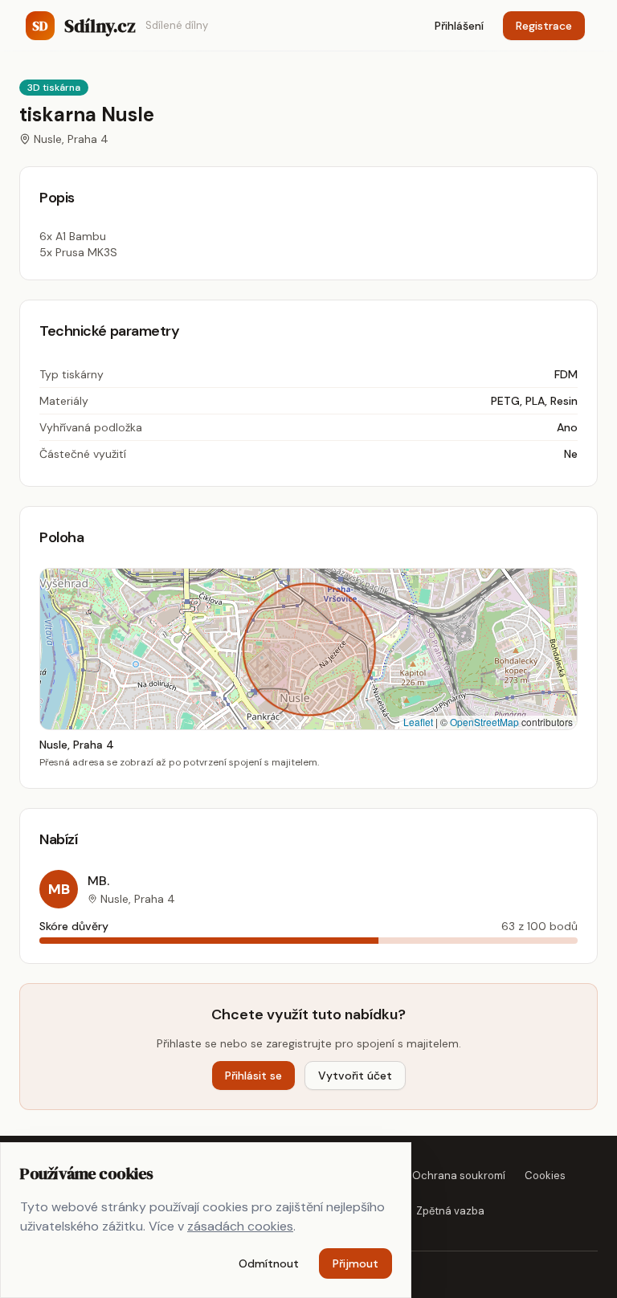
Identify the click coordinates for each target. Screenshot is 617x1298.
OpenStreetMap (484, 722)
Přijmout (355, 1263)
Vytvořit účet (355, 1075)
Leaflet (418, 722)
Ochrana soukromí (458, 1175)
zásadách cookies (240, 1226)
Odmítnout (269, 1263)
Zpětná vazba (450, 1211)
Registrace (544, 25)
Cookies (545, 1175)
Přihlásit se (253, 1075)
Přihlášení (459, 25)
